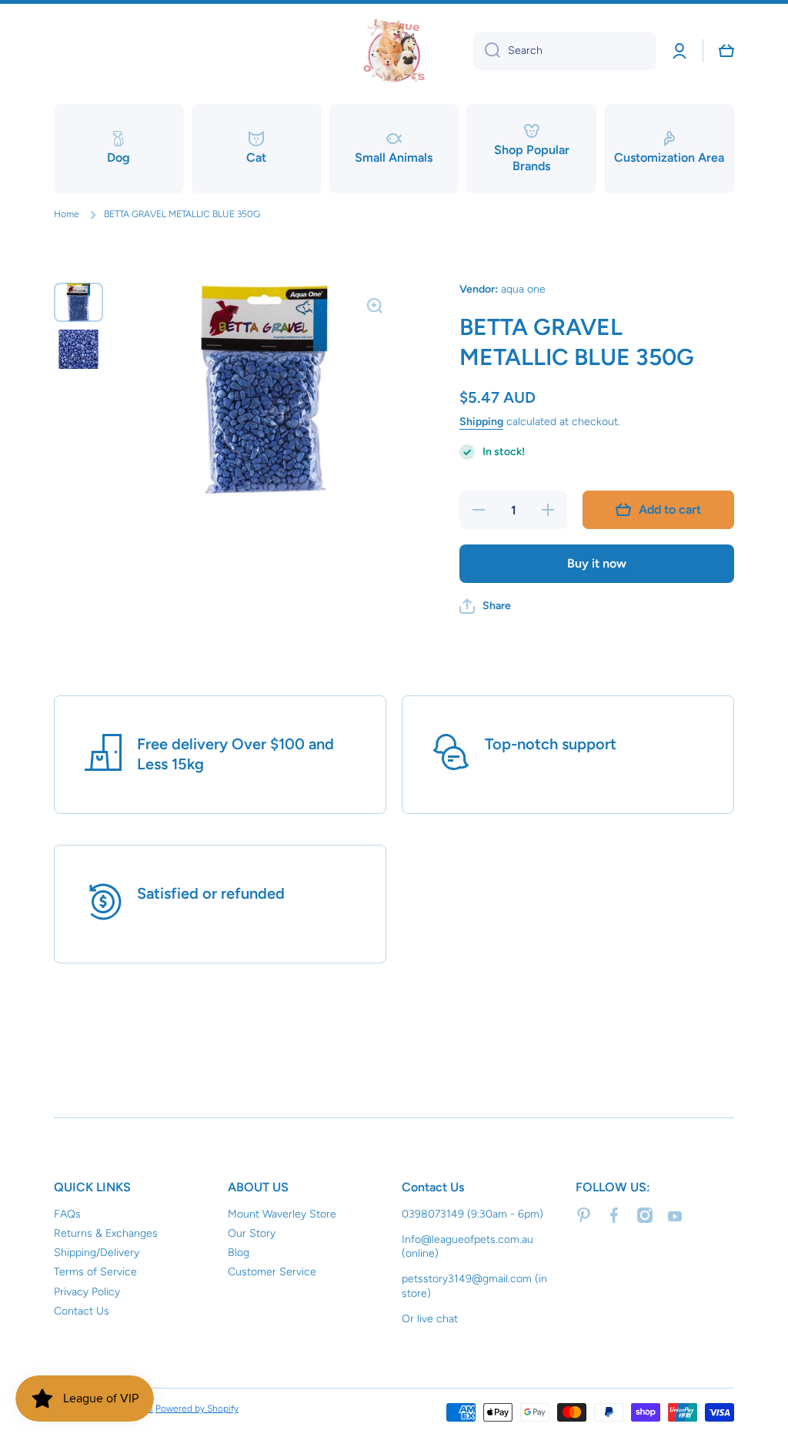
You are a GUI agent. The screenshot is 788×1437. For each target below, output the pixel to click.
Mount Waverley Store (282, 1214)
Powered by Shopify (197, 1408)
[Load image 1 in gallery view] (78, 302)
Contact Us (81, 1311)
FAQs (67, 1214)
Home (66, 214)
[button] (485, 606)
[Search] (486, 51)
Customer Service (272, 1271)
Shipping (481, 421)
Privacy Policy (87, 1291)
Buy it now (596, 563)
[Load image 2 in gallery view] (78, 349)
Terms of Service (95, 1271)
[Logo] (394, 50)
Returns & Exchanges (106, 1233)
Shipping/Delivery (96, 1252)
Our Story (251, 1233)
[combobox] (564, 51)
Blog (238, 1252)
